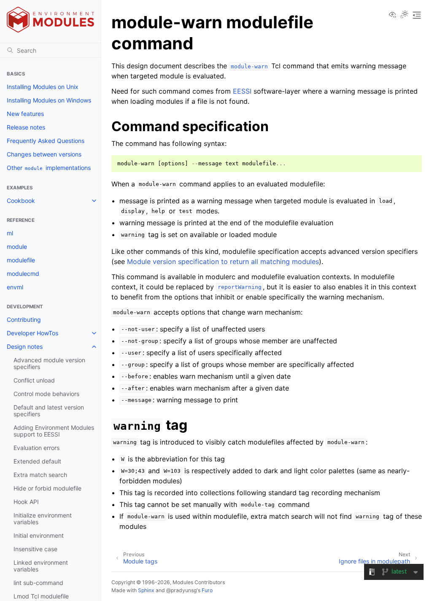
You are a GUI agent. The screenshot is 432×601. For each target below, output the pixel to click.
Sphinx (146, 590)
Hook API (26, 501)
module (17, 246)
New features (25, 113)
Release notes (26, 127)
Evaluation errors (36, 447)
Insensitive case (35, 548)
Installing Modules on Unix (42, 86)
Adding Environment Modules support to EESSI (54, 431)
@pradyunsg (181, 590)
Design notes (25, 346)
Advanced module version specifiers (49, 363)
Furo (207, 590)
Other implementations (49, 167)
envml (15, 287)
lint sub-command (38, 582)
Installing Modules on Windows (49, 100)
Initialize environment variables (43, 519)
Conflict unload (34, 380)
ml (10, 233)
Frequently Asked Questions (45, 140)
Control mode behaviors (46, 393)
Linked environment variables (41, 566)
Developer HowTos (32, 333)
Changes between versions (44, 154)
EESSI (242, 91)
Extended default (37, 461)
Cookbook (21, 200)
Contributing (24, 319)
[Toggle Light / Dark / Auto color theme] (404, 15)
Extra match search (40, 474)
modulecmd (23, 273)
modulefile (21, 260)
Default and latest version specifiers (49, 411)
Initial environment (39, 535)
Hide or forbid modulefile (47, 488)
